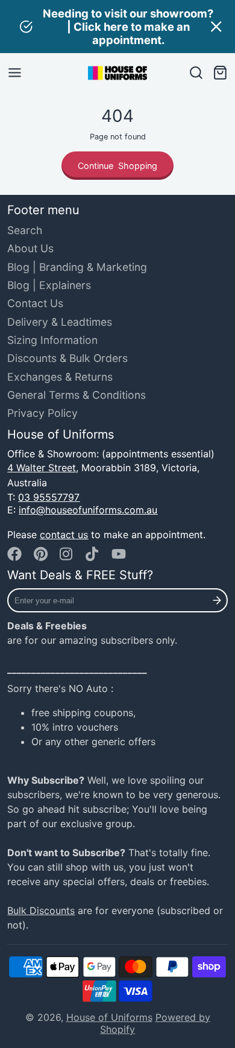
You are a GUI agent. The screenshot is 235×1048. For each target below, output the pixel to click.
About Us (30, 248)
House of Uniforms (109, 1017)
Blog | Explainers (49, 285)
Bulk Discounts (41, 910)
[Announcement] (117, 26)
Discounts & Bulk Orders (67, 358)
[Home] (117, 73)
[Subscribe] (217, 600)
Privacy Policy (42, 413)
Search (24, 230)
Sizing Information (52, 340)
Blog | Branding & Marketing (77, 267)
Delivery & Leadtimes (59, 322)
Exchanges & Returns (60, 376)
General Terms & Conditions (76, 395)
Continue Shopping (117, 165)
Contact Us (35, 303)
